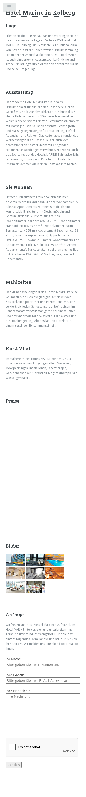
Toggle (9, 8)
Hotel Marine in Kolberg (40, 12)
